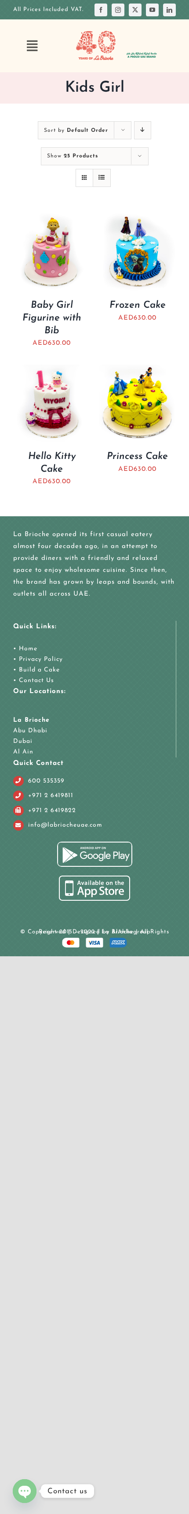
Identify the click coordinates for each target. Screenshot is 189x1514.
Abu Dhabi (30, 730)
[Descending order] (142, 130)
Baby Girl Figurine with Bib (51, 318)
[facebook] (100, 10)
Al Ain (23, 752)
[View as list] (101, 177)
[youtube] (152, 10)
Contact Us (35, 680)
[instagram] (118, 10)
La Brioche (31, 720)
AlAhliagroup (131, 932)
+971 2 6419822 (52, 810)
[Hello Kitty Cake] (51, 370)
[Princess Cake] (137, 370)
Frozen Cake (137, 305)
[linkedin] (169, 10)
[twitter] (135, 10)
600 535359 (46, 781)
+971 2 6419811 (50, 795)
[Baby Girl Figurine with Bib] (51, 219)
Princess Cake (137, 456)
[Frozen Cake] (137, 219)
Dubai (23, 741)
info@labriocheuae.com (65, 825)
